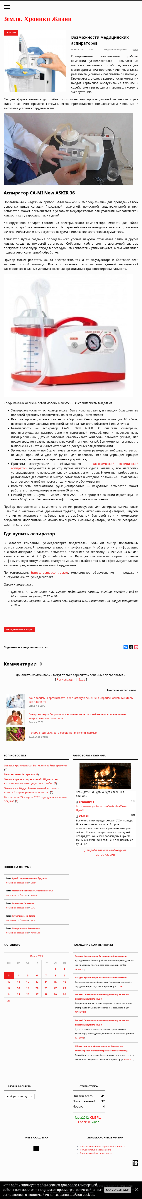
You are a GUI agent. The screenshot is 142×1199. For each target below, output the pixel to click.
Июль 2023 (36, 956)
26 (27, 994)
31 (8, 1000)
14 (46, 981)
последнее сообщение (17, 882)
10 (8, 981)
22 (55, 988)
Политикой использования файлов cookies (61, 1195)
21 (46, 988)
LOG (33, 907)
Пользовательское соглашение (95, 1149)
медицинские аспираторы (19, 629)
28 (46, 994)
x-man (34, 895)
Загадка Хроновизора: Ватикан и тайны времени (35, 765)
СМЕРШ (96, 1117)
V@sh (95, 1122)
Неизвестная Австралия (19, 774)
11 (18, 981)
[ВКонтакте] (126, 647)
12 (27, 981)
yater (33, 882)
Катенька (35, 932)
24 (8, 994)
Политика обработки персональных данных (102, 1146)
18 (18, 988)
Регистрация (66, 679)
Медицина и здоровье (115, 49)
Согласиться (117, 1189)
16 (64, 981)
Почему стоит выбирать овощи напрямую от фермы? (63, 732)
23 (64, 988)
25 (18, 994)
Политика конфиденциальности (96, 1153)
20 (37, 988)
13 (37, 981)
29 (55, 994)
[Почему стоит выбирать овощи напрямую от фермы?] (15, 740)
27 (37, 994)
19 (27, 988)
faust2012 (79, 969)
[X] (131, 647)
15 (55, 981)
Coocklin (84, 1122)
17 (8, 988)
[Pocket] (136, 647)
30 (64, 994)
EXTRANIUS (80, 1012)
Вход (81, 679)
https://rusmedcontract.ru (49, 573)
